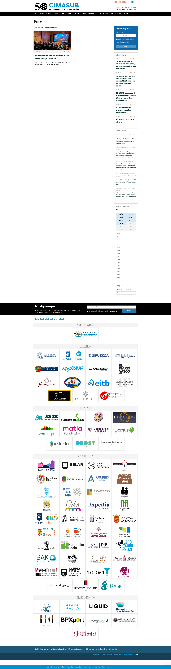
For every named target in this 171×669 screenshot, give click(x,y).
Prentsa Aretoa (116, 14)
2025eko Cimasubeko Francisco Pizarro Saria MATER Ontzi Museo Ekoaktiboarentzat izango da (126, 183)
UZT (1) (121, 223)
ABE (131, 230)
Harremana (126, 14)
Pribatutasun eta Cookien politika (98, 649)
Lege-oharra (115, 649)
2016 (118, 259)
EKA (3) (131, 220)
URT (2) (121, 214)
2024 (118, 236)
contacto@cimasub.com (77, 649)
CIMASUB (41, 14)
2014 (118, 265)
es (129, 2)
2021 (118, 245)
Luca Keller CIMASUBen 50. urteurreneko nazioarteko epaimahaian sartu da (123, 110)
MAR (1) (121, 217)
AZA (121, 230)
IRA (121, 227)
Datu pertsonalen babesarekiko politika (99, 311)
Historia (106, 14)
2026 (118, 210)
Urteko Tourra (66, 14)
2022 (118, 242)
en (135, 2)
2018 (118, 253)
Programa (76, 14)
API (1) (131, 217)
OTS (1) (131, 214)
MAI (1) (121, 220)
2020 (118, 248)
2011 (118, 274)
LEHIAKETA (49, 14)
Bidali (125, 46)
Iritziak (98, 14)
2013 (118, 268)
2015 (118, 262)
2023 (118, 239)
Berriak (57, 14)
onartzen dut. (125, 41)
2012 (118, 271)
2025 (118, 233)
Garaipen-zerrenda (88, 14)
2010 (118, 277)
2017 (118, 256)
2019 (118, 250)
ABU (131, 223)
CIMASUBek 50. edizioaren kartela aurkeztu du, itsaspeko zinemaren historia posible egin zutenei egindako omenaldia (125, 141)
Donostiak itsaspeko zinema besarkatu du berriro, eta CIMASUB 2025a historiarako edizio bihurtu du (126, 167)
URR (131, 227)
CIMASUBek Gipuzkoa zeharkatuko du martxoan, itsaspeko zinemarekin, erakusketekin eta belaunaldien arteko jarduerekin (125, 155)
